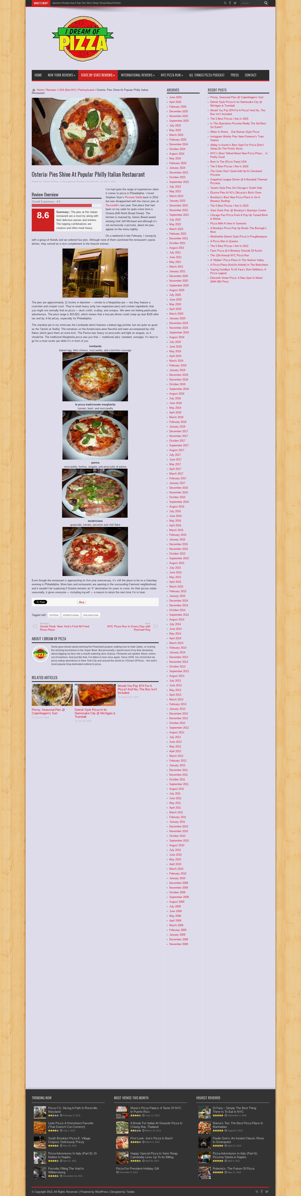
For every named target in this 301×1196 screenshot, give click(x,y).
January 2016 (177, 539)
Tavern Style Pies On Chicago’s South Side (236, 187)
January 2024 (177, 167)
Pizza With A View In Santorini (228, 223)
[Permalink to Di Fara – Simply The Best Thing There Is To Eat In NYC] (204, 1117)
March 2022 (176, 229)
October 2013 (177, 666)
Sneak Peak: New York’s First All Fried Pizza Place (64, 626)
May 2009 (175, 915)
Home (38, 75)
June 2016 (175, 516)
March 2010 (176, 868)
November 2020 (178, 280)
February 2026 (177, 106)
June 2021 (175, 257)
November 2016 (178, 492)
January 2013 (177, 708)
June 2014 (175, 628)
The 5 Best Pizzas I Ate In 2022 (229, 246)
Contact (251, 75)
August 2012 (176, 732)
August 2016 (176, 506)
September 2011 (179, 784)
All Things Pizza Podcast (207, 75)
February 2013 (177, 704)
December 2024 (178, 144)
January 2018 (177, 426)
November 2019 (178, 327)
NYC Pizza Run (172, 75)
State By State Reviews (98, 75)
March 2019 (176, 360)
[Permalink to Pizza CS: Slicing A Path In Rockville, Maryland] (40, 1117)
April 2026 (175, 102)
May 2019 (175, 351)
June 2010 (175, 854)
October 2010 (177, 835)
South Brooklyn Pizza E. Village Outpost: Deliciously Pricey (69, 1140)
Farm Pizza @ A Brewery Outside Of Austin (236, 250)
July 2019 (175, 341)
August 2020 (176, 290)
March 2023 (176, 196)
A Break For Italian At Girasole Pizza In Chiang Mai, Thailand (156, 1124)
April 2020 (175, 309)
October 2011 (177, 779)
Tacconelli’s (113, 205)
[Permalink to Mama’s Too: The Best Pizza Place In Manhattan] (204, 1132)
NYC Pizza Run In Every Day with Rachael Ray (128, 626)
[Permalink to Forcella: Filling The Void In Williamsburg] (40, 1178)
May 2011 (175, 802)
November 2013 (178, 661)
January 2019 (177, 370)
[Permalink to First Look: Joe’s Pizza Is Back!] (122, 1147)
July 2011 (175, 793)
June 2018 (175, 403)
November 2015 (178, 548)
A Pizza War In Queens (224, 241)
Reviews (51, 89)
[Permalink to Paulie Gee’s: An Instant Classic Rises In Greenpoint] (204, 1147)
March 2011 (176, 812)
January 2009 (177, 934)
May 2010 (175, 859)
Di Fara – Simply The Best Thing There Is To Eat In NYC (234, 1109)
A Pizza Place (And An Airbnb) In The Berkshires (239, 264)
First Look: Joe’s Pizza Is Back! (151, 1138)
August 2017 (176, 450)
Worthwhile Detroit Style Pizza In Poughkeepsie (238, 236)
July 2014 (175, 624)
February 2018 (177, 421)
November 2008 (178, 944)
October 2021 (177, 243)
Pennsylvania (86, 89)
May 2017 (175, 464)
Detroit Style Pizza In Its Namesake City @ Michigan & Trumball (95, 713)
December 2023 (178, 172)
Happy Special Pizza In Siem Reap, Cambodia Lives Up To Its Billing (154, 1155)
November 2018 (178, 379)
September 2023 (179, 181)
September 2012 (179, 727)
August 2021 (176, 247)
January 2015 (177, 595)
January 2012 (177, 765)
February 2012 (177, 760)
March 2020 (176, 313)
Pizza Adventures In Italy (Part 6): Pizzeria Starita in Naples (235, 1155)
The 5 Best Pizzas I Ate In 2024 (229, 166)
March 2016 (176, 530)
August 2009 (176, 901)
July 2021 (175, 252)
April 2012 (175, 751)
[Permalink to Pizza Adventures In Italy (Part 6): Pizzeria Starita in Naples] (204, 1162)
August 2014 (176, 619)
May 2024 (175, 158)
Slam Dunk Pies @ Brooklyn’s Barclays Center (238, 210)
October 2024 (177, 149)
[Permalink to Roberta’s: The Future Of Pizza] (204, 1178)
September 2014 (179, 614)
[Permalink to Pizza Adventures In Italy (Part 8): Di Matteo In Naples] (40, 1162)
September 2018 (179, 388)
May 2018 (175, 407)
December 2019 (178, 323)
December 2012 (178, 713)
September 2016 (179, 501)
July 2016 (175, 511)
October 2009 (177, 892)
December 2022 (178, 205)
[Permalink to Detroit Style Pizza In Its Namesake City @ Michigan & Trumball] (95, 705)
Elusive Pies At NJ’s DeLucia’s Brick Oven (235, 192)
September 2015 (179, 558)
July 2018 (175, 398)
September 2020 (179, 285)
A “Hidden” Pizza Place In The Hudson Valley (237, 260)
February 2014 (177, 647)
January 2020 (177, 318)
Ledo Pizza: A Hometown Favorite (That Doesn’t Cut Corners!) (70, 1124)
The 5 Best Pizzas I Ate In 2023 (229, 205)
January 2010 (177, 878)
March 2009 (176, 925)
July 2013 (175, 680)
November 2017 (178, 436)
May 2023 (175, 191)
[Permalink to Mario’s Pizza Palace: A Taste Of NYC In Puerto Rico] (122, 1117)
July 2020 (175, 294)
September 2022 (179, 214)
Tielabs (130, 1191)
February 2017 (177, 478)
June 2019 (175, 346)
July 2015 (175, 567)
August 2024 (176, 153)
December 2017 (178, 431)
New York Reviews (61, 75)
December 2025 (178, 111)
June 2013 (175, 685)
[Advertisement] (174, 39)
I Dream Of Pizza (51, 181)
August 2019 (176, 337)
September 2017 (179, 445)
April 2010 (175, 864)
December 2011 (178, 770)
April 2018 (175, 412)
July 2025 (175, 125)
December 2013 (178, 657)
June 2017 (175, 459)
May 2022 (175, 224)
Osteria (54, 615)
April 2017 (175, 468)
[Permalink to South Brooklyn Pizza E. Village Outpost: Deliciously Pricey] (40, 1147)
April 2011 (175, 807)
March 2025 (176, 134)
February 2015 (177, 591)
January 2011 (177, 821)
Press (235, 75)
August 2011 (176, 788)
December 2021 (178, 238)
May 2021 (175, 261)
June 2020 (175, 299)
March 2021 (176, 266)
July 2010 (175, 850)
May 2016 (175, 520)
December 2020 (178, 276)
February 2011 (177, 817)
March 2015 (176, 586)
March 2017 (176, 473)
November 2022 (178, 210)
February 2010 (177, 873)
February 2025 (177, 139)
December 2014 (178, 600)
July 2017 (175, 454)
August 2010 (176, 845)
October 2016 (177, 497)
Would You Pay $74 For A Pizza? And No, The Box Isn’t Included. (137, 689)
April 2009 (175, 920)
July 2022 (175, 219)
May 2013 (175, 690)
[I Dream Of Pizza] (86, 59)
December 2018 (178, 374)
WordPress (101, 1191)
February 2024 (177, 163)
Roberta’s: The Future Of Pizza (233, 1168)
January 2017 (177, 483)
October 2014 (177, 610)
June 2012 (175, 741)
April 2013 (175, 694)
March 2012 (176, 755)
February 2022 (177, 233)
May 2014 (175, 633)
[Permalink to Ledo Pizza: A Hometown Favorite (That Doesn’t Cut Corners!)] (40, 1132)
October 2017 (177, 440)
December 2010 (178, 826)
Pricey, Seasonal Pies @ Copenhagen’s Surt (48, 711)
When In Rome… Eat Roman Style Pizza (234, 131)
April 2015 (175, 581)
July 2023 (175, 186)
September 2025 (179, 120)
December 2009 (178, 882)
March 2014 (176, 643)
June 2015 (175, 572)
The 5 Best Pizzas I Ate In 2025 (229, 118)
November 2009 (178, 887)
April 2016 (175, 525)
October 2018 (177, 384)
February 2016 (177, 534)
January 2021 (177, 271)
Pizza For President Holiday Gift (137, 1168)
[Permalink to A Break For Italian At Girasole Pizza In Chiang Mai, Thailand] (122, 1132)
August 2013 (176, 675)
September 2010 (179, 840)
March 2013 (176, 699)
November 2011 (178, 774)
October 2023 (177, 177)
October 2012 (177, 723)
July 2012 (175, 737)
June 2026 (175, 97)
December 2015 (178, 544)
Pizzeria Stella (133, 197)
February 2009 (177, 930)
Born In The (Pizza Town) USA (228, 161)
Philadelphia (90, 615)
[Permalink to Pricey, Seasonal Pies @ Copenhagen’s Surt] (52, 705)
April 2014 (175, 638)
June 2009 (175, 911)
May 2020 (175, 304)
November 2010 (178, 831)
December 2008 (178, 939)
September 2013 (179, 671)
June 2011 (175, 798)
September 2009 (179, 897)
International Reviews (138, 75)
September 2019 (179, 332)
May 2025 (175, 130)
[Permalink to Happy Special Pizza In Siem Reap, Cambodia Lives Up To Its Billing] (122, 1162)
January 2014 (177, 652)
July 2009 (175, 906)
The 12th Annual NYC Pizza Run (229, 255)
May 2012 (175, 746)
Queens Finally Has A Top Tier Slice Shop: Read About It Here (86, 3)
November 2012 (178, 718)
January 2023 (177, 200)
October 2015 (177, 553)
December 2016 (178, 487)
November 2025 (178, 116)
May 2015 (175, 577)
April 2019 (175, 356)
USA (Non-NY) (67, 89)
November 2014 (178, 605)
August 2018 (176, 393)
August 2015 (176, 563)
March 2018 (176, 417)
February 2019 (177, 365)
